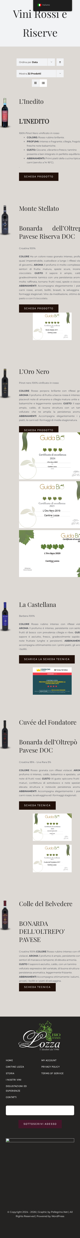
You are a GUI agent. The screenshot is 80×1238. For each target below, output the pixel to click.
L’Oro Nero (34, 371)
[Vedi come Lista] (43, 83)
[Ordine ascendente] (60, 62)
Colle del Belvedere (45, 903)
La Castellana (37, 604)
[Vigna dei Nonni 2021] (52, 313)
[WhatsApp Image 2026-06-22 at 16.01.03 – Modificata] (40, 1139)
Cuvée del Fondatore (48, 722)
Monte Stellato (39, 208)
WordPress (57, 1216)
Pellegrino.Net (59, 1211)
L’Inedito (31, 101)
